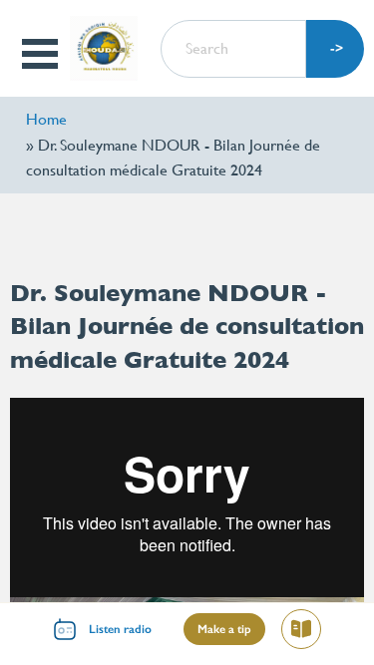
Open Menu (41, 54)
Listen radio (120, 629)
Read (309, 632)
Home (46, 119)
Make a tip (224, 629)
